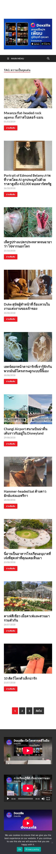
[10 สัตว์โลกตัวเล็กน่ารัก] (28, 659)
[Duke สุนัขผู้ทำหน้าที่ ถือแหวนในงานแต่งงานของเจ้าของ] (28, 285)
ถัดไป (39, 710)
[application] (28, 788)
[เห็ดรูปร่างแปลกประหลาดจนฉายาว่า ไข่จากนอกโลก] (28, 222)
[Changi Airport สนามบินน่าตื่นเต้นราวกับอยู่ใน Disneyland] (28, 409)
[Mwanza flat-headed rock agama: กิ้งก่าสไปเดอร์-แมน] (28, 93)
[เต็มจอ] (48, 798)
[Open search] (48, 58)
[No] (52, 842)
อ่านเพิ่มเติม (9, 127)
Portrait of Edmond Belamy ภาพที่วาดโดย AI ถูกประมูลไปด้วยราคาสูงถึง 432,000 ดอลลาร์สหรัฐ (27, 179)
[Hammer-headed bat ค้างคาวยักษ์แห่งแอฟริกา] (28, 472)
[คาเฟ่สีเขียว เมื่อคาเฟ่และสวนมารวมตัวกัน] (28, 596)
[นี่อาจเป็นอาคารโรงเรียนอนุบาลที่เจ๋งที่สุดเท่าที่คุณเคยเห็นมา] (28, 534)
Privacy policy (32, 849)
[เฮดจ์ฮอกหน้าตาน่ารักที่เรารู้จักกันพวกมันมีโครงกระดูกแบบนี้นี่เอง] (28, 347)
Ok (19, 849)
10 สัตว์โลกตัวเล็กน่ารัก (20, 678)
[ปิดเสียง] (43, 798)
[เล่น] (7, 798)
